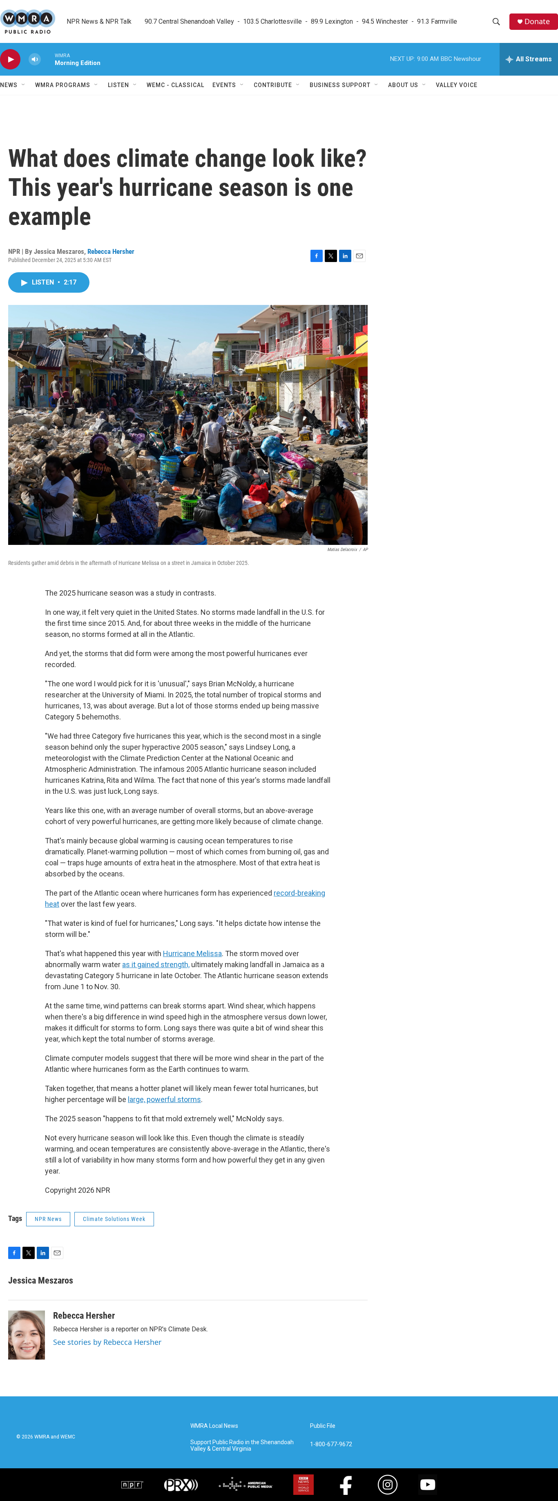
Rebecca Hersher (110, 251)
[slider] (48, 59)
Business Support (340, 85)
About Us (403, 85)
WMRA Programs (62, 85)
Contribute (273, 85)
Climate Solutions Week (114, 1219)
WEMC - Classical (175, 85)
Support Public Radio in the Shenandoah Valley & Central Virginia (242, 1445)
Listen (118, 85)
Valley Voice (457, 85)
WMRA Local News (214, 1426)
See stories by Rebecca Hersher (107, 1342)
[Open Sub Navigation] (23, 85)
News (9, 85)
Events (224, 85)
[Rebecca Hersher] (26, 1335)
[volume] (35, 59)
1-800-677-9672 (331, 1444)
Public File (322, 1426)
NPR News (48, 1219)
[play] (10, 59)
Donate (537, 21)
